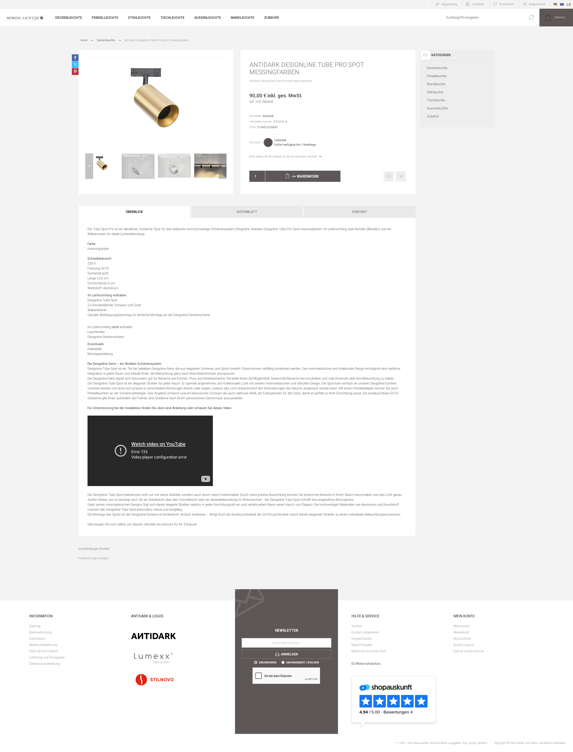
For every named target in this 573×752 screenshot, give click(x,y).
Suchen (531, 17)
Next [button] (223, 166)
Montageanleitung (100, 354)
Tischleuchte (436, 100)
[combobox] (482, 17)
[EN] (561, 4)
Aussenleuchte (437, 108)
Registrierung (449, 4)
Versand (267, 101)
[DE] (555, 4)
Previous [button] (89, 166)
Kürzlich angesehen (365, 632)
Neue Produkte (361, 645)
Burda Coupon (463, 645)
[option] (102, 164)
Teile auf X (75, 64)
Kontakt (359, 212)
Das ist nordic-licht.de (468, 651)
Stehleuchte (435, 92)
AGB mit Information (43, 651)
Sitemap (35, 626)
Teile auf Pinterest (75, 71)
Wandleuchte (436, 84)
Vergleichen (401, 176)
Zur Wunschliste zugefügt (389, 176)
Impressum (37, 638)
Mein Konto (461, 626)
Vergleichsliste (537, 4)
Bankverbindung (40, 632)
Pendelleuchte (436, 76)
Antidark (268, 116)
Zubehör (433, 116)
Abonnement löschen (302, 662)
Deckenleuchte (437, 68)
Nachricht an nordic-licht (368, 651)
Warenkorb (461, 632)
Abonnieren (267, 662)
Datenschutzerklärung (44, 663)
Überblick (134, 212)
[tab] (134, 212)
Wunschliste (462, 638)
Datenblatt (247, 212)
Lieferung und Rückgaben (47, 657)
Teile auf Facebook (75, 57)
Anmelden (478, 4)
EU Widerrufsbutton (366, 663)
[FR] (568, 4)
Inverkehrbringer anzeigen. (93, 558)
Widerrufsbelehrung (43, 645)
